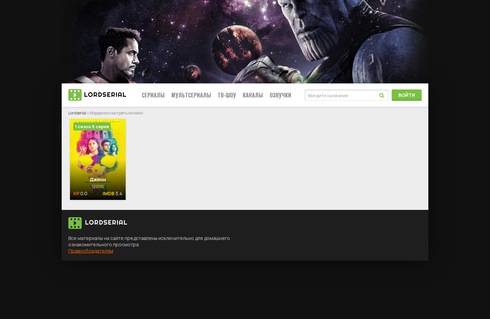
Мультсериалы (191, 95)
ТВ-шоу (227, 95)
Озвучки (280, 95)
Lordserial (77, 113)
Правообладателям (90, 251)
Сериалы (153, 95)
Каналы (253, 95)
